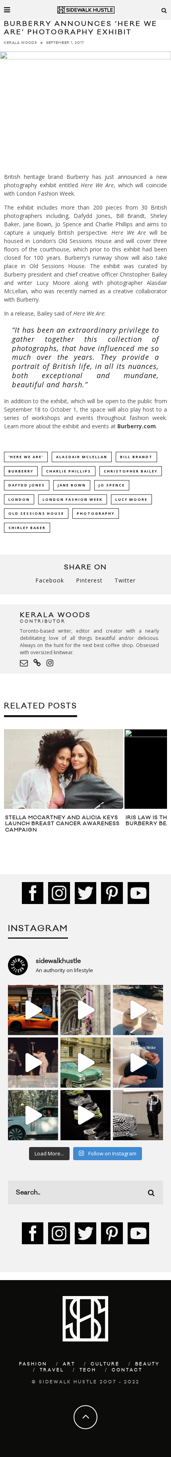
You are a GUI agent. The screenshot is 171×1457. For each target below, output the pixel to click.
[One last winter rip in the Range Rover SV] (33, 1115)
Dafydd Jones (26, 485)
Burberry (20, 471)
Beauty (147, 1364)
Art (69, 1364)
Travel (52, 1370)
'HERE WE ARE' (25, 456)
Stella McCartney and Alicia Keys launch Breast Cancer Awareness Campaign (62, 823)
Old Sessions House (36, 513)
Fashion (33, 1364)
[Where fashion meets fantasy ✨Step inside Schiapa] (85, 1010)
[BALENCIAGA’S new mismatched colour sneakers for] (85, 1115)
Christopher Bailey (130, 471)
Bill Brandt (136, 456)
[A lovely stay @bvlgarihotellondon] (33, 1010)
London (19, 499)
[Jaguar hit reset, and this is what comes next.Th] (138, 1115)
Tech (88, 1370)
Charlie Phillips (68, 471)
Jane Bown (72, 485)
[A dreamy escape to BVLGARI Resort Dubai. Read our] (138, 1010)
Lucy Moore (131, 499)
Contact (127, 1370)
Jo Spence (112, 485)
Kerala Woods (20, 43)
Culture (105, 1364)
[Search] (164, 10)
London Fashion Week (73, 499)
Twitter (125, 580)
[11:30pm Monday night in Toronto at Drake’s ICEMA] (33, 1062)
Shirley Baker (27, 527)
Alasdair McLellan (81, 456)
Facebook (49, 580)
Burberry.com (136, 426)
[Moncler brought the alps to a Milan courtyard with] (85, 1062)
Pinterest (89, 580)
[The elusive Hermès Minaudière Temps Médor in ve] (138, 1062)
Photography (96, 513)
